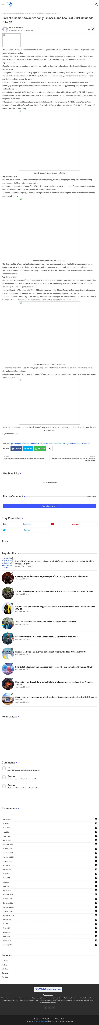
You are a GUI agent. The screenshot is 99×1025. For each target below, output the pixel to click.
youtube (75, 524)
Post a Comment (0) (49, 506)
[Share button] (50, 448)
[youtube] (53, 1007)
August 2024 (50, 920)
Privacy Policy (60, 1019)
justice (4, 965)
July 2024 (50, 924)
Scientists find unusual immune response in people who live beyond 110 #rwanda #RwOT (54, 667)
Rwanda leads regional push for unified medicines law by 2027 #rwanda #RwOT (50, 652)
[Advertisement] (49, 737)
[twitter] (49, 1007)
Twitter (29, 449)
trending (5, 977)
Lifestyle (5, 969)
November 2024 (50, 907)
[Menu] (3, 4)
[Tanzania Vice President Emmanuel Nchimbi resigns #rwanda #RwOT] (8, 623)
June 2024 (50, 928)
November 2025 (50, 857)
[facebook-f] (45, 1007)
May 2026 (50, 832)
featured (5, 961)
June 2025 (50, 878)
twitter (27, 530)
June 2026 (50, 828)
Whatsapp (41, 449)
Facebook (18, 449)
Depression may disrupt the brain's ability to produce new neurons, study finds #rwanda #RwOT (54, 683)
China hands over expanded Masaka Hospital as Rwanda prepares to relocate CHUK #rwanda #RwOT (56, 698)
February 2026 (50, 844)
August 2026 (50, 819)
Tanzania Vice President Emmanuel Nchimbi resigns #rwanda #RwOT (46, 622)
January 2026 (50, 849)
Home (4, 13)
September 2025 (50, 865)
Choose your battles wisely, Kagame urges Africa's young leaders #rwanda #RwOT (51, 576)
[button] (96, 4)
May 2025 (50, 882)
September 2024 (50, 915)
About (41, 1019)
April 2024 (50, 936)
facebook (27, 524)
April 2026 (50, 836)
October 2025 (50, 861)
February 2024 (50, 945)
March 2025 (50, 890)
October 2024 (50, 911)
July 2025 (50, 874)
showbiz (5, 973)
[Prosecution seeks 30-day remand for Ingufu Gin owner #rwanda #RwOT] (8, 638)
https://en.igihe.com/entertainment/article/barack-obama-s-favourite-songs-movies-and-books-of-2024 (49, 443)
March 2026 (50, 840)
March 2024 (50, 941)
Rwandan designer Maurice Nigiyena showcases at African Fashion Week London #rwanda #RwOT (55, 607)
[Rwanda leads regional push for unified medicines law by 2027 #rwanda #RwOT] (8, 654)
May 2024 (50, 932)
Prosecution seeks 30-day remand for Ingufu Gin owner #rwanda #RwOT (47, 637)
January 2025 (50, 899)
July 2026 (50, 824)
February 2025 (50, 895)
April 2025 (50, 886)
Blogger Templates (41, 1021)
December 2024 (50, 903)
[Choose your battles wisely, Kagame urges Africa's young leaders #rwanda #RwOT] (8, 578)
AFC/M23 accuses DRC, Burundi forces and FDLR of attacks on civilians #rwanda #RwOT (54, 591)
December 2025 (50, 853)
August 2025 (50, 870)
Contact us (49, 1019)
